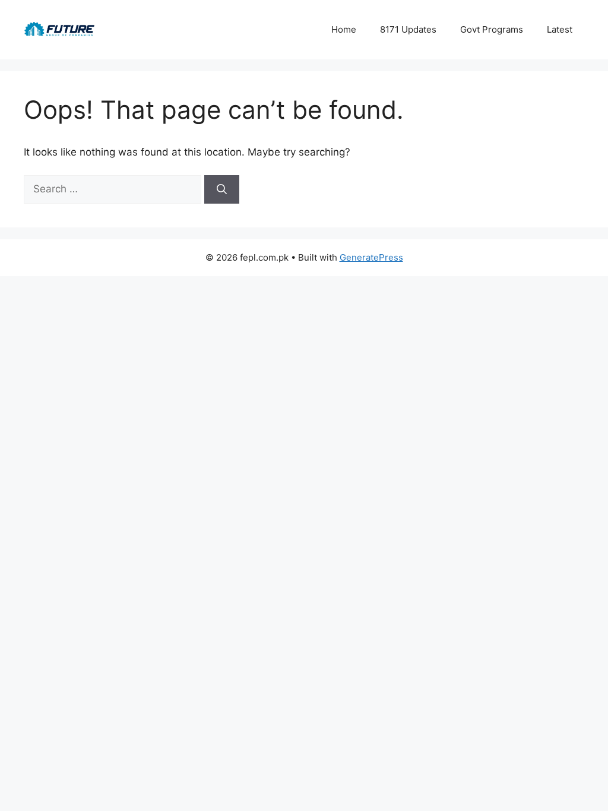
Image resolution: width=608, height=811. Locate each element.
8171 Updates (408, 29)
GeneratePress (371, 257)
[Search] (221, 189)
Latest (559, 29)
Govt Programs (491, 29)
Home (343, 29)
